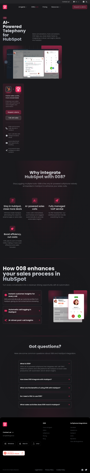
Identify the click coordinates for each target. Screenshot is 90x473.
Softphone (46, 433)
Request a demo (80, 7)
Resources (55, 7)
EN (76, 2)
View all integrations (76, 441)
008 (8, 470)
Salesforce (73, 430)
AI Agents (22, 7)
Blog (44, 439)
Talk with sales (13, 118)
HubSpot (73, 433)
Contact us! (66, 2)
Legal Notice (38, 470)
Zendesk (73, 427)
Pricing (45, 7)
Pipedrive (73, 439)
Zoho (72, 436)
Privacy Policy (49, 470)
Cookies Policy (60, 470)
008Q (34, 7)
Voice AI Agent (47, 427)
